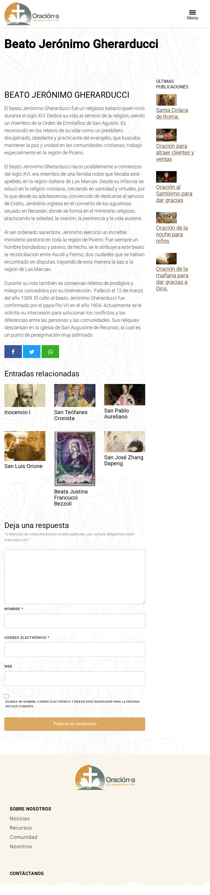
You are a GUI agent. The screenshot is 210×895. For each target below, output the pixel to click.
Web (8, 666)
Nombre (13, 609)
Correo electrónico (26, 638)
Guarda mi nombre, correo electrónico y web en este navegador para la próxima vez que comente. (72, 704)
